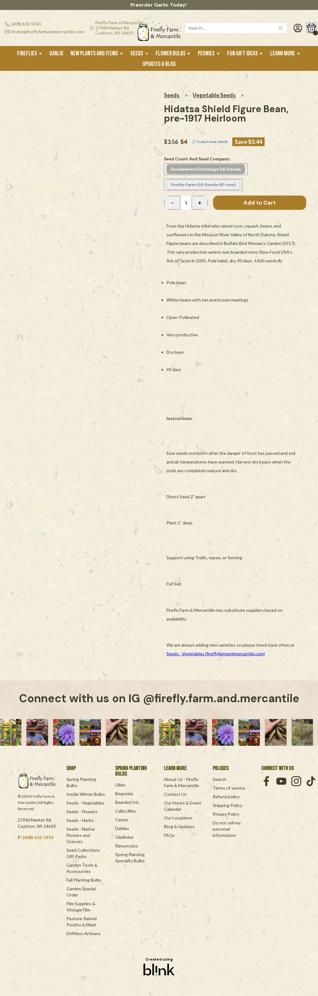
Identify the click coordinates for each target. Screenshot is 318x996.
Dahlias (122, 828)
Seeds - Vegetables (85, 802)
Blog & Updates (179, 826)
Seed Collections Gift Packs (83, 853)
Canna (121, 819)
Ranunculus (126, 845)
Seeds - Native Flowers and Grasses (81, 835)
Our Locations (178, 817)
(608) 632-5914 (38, 837)
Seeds (171, 95)
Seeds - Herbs (80, 820)
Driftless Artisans (83, 933)
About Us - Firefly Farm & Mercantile (181, 782)
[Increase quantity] (200, 203)
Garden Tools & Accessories (82, 868)
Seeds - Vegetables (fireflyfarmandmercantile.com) (215, 653)
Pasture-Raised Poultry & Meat (82, 921)
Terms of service (229, 788)
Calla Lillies (125, 811)
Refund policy (226, 796)
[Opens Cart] (311, 28)
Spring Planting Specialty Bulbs (130, 857)
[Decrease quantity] (172, 203)
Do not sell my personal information (227, 829)
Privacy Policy (226, 814)
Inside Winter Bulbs (85, 794)
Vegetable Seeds (214, 95)
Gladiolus (124, 837)
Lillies (120, 784)
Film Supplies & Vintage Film (81, 906)
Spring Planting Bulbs (81, 782)
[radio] (206, 169)
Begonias (124, 793)
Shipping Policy (227, 805)
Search (219, 779)
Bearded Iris (127, 802)
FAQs (169, 835)
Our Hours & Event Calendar (183, 806)
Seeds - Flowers (82, 811)
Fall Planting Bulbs (84, 880)
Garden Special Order (81, 891)
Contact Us (175, 794)
